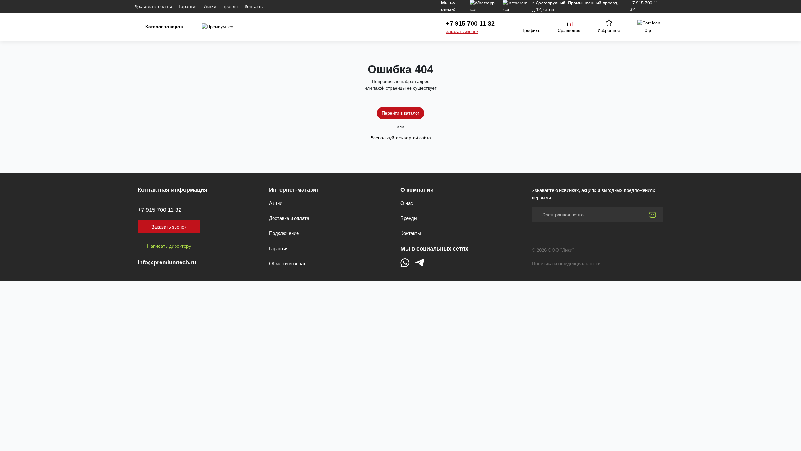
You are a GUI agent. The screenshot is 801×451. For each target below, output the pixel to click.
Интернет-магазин (294, 190)
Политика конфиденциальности (566, 263)
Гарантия (188, 6)
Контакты (254, 6)
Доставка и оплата (153, 6)
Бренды (230, 6)
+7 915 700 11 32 (470, 23)
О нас (406, 203)
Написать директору (169, 246)
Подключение (284, 233)
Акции (210, 6)
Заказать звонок (462, 31)
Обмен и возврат (287, 263)
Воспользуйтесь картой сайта (400, 137)
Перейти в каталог (400, 113)
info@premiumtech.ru (167, 262)
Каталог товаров (164, 26)
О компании (417, 190)
